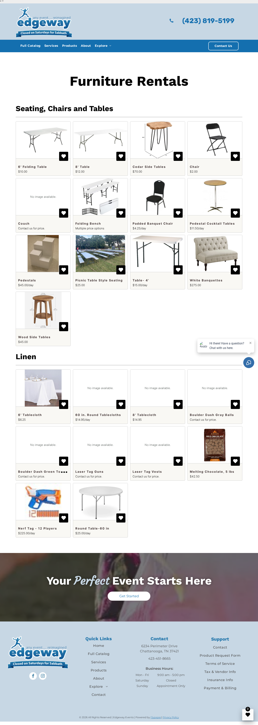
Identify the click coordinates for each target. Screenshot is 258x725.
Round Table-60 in (92, 528)
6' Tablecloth (30, 415)
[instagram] (42, 676)
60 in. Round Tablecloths (98, 415)
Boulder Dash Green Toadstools (47, 471)
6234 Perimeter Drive (159, 646)
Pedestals (27, 280)
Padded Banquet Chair (153, 223)
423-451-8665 (159, 658)
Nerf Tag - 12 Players (37, 528)
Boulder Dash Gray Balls (212, 415)
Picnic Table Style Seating (99, 280)
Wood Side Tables (34, 337)
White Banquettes (206, 280)
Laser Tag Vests (147, 471)
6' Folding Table (32, 167)
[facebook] (33, 676)
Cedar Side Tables (149, 167)
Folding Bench (88, 223)
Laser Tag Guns (89, 471)
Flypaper (156, 717)
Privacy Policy (171, 717)
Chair (195, 167)
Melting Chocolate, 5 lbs (212, 471)
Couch (24, 223)
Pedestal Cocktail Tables (212, 223)
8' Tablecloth (144, 415)
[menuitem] (30, 45)
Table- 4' (141, 280)
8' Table (82, 167)
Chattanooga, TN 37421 (159, 651)
